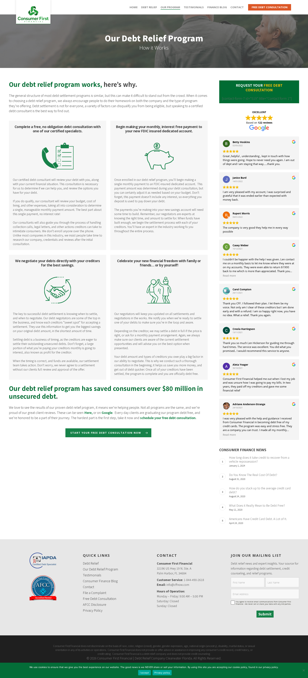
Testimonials (194, 7)
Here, (88, 412)
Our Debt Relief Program (100, 569)
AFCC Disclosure (94, 604)
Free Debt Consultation (270, 7)
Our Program (170, 7)
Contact (88, 587)
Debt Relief (149, 7)
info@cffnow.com (177, 584)
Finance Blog (217, 7)
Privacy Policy (92, 610)
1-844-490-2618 (194, 580)
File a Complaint (94, 592)
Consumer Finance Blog (100, 581)
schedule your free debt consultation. (168, 418)
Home (134, 7)
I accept (144, 672)
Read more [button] (229, 275)
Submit (265, 614)
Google (107, 412)
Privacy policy (162, 672)
